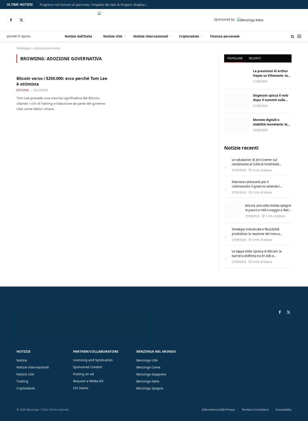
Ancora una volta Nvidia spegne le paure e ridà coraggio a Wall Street (268, 210)
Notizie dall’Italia (78, 36)
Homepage (23, 48)
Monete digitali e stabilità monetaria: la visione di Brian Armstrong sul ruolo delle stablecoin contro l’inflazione (271, 122)
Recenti (255, 58)
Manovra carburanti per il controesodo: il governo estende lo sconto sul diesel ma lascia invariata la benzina (256, 188)
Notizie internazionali (150, 36)
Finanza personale (225, 36)
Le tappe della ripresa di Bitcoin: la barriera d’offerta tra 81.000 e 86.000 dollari (257, 255)
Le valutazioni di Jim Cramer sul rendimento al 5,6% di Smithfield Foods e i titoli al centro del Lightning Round (255, 166)
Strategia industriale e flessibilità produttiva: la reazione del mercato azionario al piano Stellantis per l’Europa (257, 236)
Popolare (235, 58)
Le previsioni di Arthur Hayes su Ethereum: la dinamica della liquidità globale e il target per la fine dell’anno (271, 73)
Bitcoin (22, 90)
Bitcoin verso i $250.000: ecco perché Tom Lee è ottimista (61, 81)
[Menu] (299, 36)
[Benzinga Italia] (154, 20)
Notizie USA (112, 36)
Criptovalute (189, 36)
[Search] (292, 36)
